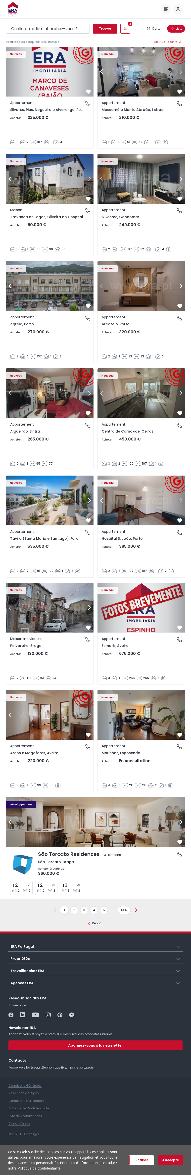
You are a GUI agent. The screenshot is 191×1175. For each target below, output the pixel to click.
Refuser (142, 1160)
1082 (124, 910)
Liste (179, 28)
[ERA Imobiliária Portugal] (13, 9)
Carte (156, 28)
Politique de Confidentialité (39, 1168)
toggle (178, 946)
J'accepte (170, 1160)
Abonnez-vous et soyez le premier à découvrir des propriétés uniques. (60, 1034)
